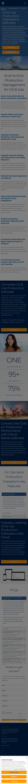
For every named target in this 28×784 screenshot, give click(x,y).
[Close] (26, 758)
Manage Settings (13, 772)
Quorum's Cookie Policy (20, 769)
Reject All (14, 776)
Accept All (14, 781)
